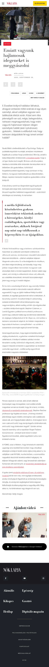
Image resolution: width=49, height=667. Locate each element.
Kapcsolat (24, 646)
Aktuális (7, 43)
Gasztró (27, 601)
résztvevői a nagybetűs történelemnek (17, 410)
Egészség (27, 590)
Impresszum (24, 626)
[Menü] (3, 3)
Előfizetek (40, 3)
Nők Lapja (12, 3)
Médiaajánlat (24, 653)
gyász (31, 93)
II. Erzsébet (40, 93)
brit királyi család (37, 97)
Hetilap (8, 611)
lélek (24, 93)
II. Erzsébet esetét (33, 158)
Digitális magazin (33, 611)
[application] (24, 524)
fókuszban (15, 93)
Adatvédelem (24, 639)
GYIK (24, 660)
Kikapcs (8, 601)
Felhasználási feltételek (24, 633)
